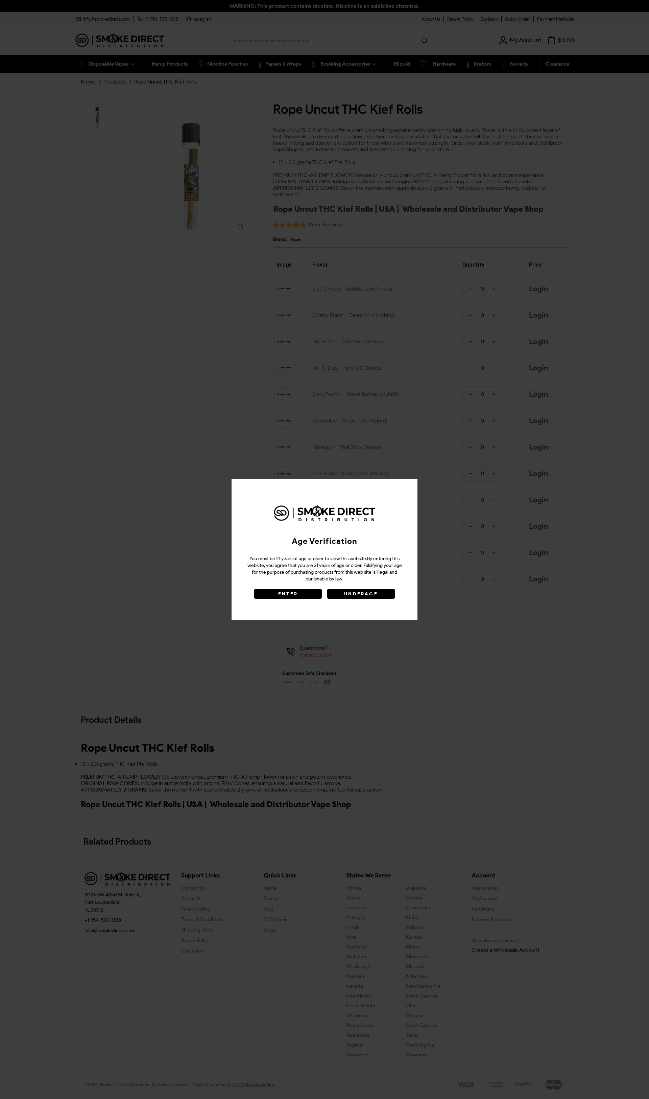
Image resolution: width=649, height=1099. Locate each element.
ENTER (288, 593)
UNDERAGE (361, 593)
